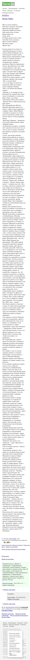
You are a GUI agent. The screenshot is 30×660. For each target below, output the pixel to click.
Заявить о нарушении (12, 546)
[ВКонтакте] (4, 542)
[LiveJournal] (10, 542)
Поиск (4, 10)
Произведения (13, 8)
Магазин (10, 10)
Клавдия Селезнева (7, 583)
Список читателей (7, 545)
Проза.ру (11, 626)
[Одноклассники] (6, 542)
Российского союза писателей (18, 657)
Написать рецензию (8, 559)
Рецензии (22, 8)
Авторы (4, 8)
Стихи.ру (5, 626)
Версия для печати (17, 545)
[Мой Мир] (8, 542)
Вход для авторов (8, 12)
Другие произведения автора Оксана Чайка (13, 549)
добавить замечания (9, 589)
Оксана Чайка (7, 19)
